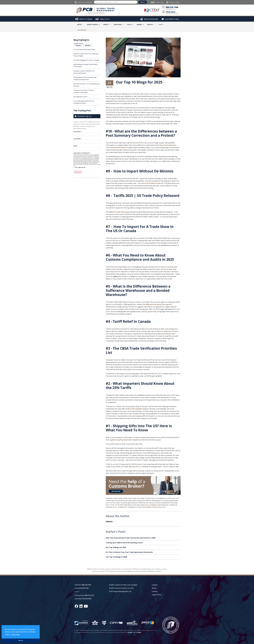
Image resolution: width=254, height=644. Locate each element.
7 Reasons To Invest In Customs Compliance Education (83, 91)
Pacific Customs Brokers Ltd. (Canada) (123, 585)
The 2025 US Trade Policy (116, 212)
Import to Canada (85, 19)
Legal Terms (156, 595)
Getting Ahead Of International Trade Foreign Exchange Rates (85, 78)
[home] (96, 10)
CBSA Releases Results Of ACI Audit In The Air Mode (85, 65)
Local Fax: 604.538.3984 (82, 599)
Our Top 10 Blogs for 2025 (116, 547)
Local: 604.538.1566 (81, 588)
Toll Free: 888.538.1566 (82, 585)
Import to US (104, 19)
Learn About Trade (172, 19)
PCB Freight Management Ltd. (120, 591)
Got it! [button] (21, 640)
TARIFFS (160, 24)
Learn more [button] (15, 634)
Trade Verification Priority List (148, 360)
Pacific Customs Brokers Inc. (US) (121, 588)
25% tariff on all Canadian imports (135, 409)
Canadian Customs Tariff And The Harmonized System (84, 72)
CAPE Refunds (82, 30)
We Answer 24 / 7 (170, 9)
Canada (130, 632)
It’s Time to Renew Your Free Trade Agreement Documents (129, 552)
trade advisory (129, 467)
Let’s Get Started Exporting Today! (84, 49)
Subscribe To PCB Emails (81, 153)
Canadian (145, 467)
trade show (129, 243)
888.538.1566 (172, 7)
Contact (150, 24)
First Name (77, 131)
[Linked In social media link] (81, 606)
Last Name (76, 138)
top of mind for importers (161, 331)
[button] (92, 25)
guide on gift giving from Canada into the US (129, 440)
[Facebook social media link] (76, 606)
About (79, 24)
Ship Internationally (151, 19)
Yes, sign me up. (80, 167)
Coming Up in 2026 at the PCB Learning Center (124, 543)
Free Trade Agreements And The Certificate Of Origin (83, 102)
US (137, 467)
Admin (109, 522)
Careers (155, 585)
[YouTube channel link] (86, 606)
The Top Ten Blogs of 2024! (116, 557)
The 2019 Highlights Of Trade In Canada (86, 60)
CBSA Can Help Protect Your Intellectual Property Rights (86, 55)
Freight (139, 632)
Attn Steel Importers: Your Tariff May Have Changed (86, 85)
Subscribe (78, 172)
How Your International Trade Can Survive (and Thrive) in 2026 (130, 538)
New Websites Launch (80, 96)
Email (75, 146)
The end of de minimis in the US (150, 183)
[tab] (78, 45)
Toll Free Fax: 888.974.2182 (84, 595)
